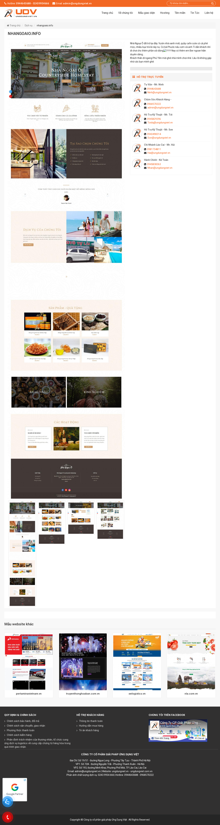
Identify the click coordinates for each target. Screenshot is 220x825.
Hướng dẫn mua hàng (91, 725)
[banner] (20, 12)
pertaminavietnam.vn (29, 693)
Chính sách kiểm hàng (19, 735)
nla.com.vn (191, 693)
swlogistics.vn (137, 693)
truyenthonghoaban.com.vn (83, 693)
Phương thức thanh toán (20, 730)
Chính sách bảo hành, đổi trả (23, 721)
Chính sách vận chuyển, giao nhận (26, 725)
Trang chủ (107, 12)
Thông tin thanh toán (91, 721)
